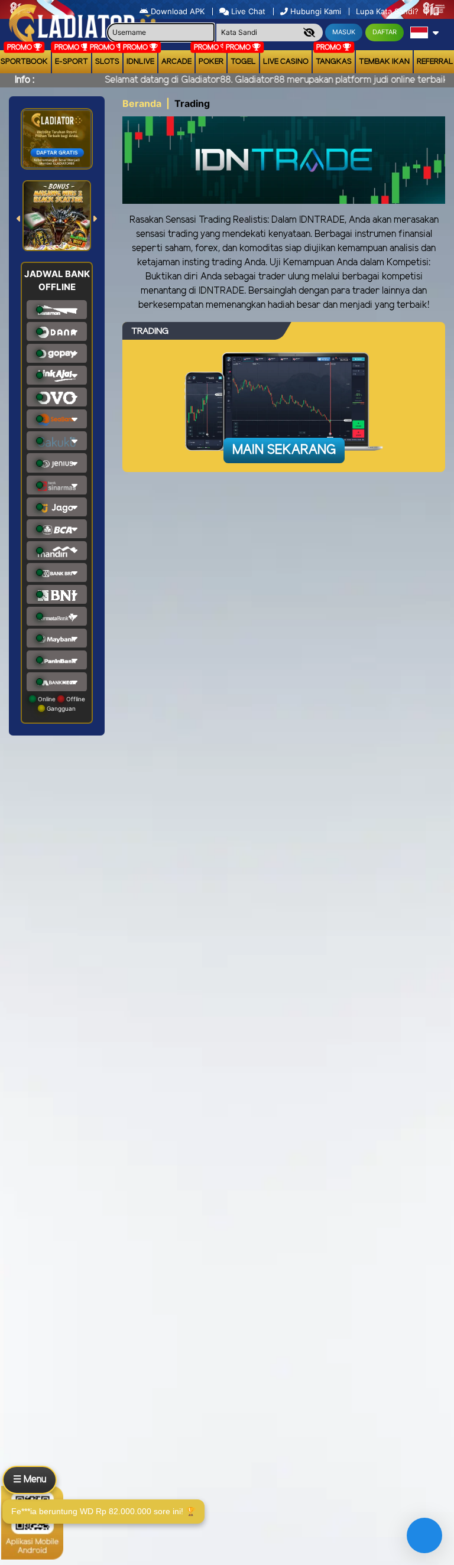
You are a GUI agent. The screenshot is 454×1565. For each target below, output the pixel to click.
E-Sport (71, 61)
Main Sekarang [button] (284, 450)
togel (243, 61)
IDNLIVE (140, 61)
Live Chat (247, 11)
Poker (211, 61)
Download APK (177, 11)
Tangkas (334, 61)
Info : (24, 80)
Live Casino (286, 61)
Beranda (141, 103)
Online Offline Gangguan (60, 703)
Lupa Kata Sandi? (388, 11)
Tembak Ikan (384, 61)
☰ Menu (29, 1479)
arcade (176, 61)
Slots (107, 61)
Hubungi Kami (315, 11)
